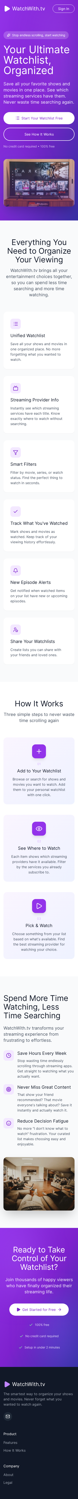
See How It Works (39, 134)
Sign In (63, 9)
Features (10, 1442)
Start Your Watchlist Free (42, 118)
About (8, 1474)
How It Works (14, 1450)
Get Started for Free (39, 1309)
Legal (7, 1482)
